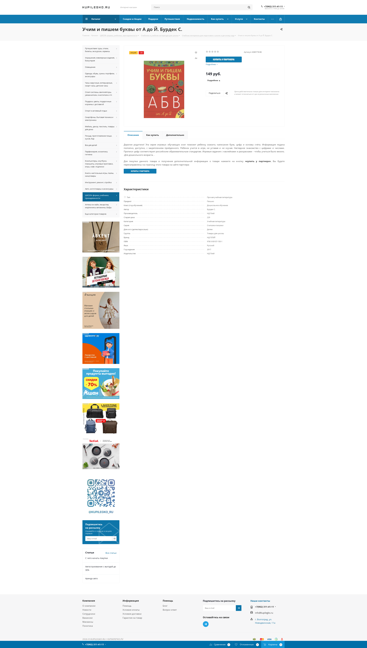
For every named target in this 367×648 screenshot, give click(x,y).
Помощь (127, 605)
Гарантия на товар (132, 617)
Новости (86, 609)
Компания (88, 600)
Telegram (206, 624)
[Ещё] (272, 19)
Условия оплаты (131, 609)
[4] (215, 52)
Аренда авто (91, 578)
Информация (131, 600)
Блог (165, 605)
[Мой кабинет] (280, 19)
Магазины (87, 621)
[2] (209, 52)
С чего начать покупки (96, 558)
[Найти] (249, 7)
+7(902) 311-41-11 (273, 6)
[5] (218, 52)
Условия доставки (132, 613)
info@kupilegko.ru (264, 612)
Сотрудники (88, 613)
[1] (207, 52)
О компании (88, 605)
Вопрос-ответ (170, 609)
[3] (212, 52)
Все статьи (111, 552)
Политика (87, 625)
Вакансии (87, 617)
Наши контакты (260, 600)
